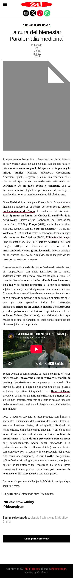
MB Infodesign (32, 568)
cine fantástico (58, 517)
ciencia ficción (39, 517)
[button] (5, 4)
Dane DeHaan (60, 391)
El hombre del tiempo (58, 237)
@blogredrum (13, 506)
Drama (7, 521)
